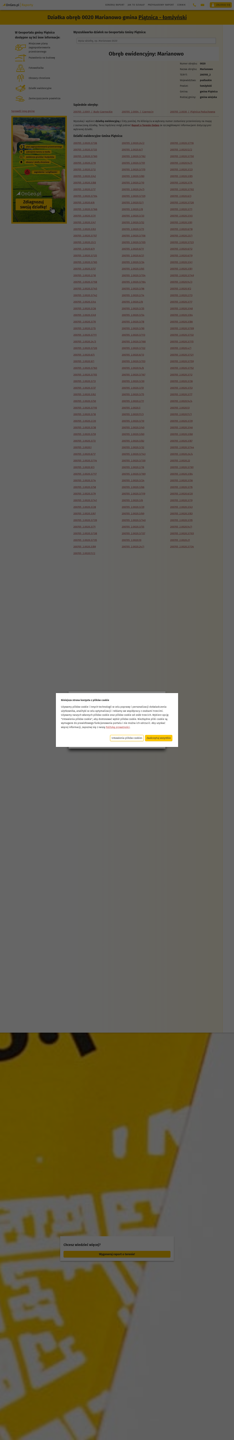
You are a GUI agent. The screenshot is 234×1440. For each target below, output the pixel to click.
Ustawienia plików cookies (127, 738)
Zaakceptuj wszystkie (159, 738)
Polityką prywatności (118, 727)
